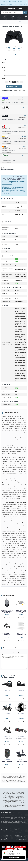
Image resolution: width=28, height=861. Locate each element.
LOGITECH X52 (7, 715)
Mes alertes (17, 835)
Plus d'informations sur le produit (6, 104)
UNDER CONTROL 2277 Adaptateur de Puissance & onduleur (21, 611)
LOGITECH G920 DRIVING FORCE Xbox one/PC (21, 692)
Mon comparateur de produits (20, 837)
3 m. (10, 81)
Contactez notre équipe (6, 835)
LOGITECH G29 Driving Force (7, 692)
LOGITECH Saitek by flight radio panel (21, 739)
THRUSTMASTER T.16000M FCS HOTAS (7, 739)
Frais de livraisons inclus (19, 90)
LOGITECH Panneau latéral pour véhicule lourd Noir (7, 762)
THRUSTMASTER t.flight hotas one (21, 762)
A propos (3, 832)
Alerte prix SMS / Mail (14, 86)
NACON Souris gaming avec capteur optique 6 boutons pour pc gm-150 (7, 611)
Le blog (16, 832)
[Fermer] (24, 852)
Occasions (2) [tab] (11, 95)
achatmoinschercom (14, 8)
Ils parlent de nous (5, 834)
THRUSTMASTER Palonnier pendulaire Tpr (21, 715)
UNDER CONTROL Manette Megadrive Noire (7, 634)
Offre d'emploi (4, 836)
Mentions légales (5, 838)
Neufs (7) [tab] (4, 95)
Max (21, 81)
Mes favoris (17, 834)
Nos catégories (4, 839)
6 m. (14, 81)
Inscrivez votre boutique (20, 839)
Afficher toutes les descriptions (14, 589)
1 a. (18, 81)
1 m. (6, 81)
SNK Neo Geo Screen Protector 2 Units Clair (21, 634)
